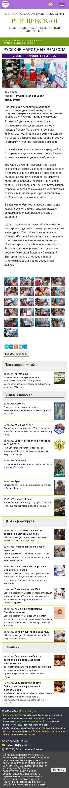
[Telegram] (21, 347)
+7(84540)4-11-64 (16, 741)
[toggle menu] (61, 4)
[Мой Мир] (25, 347)
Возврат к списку (16, 353)
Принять (58, 769)
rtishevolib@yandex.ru (18, 745)
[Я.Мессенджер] (7, 347)
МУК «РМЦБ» (27, 711)
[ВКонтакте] (11, 347)
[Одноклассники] (16, 347)
